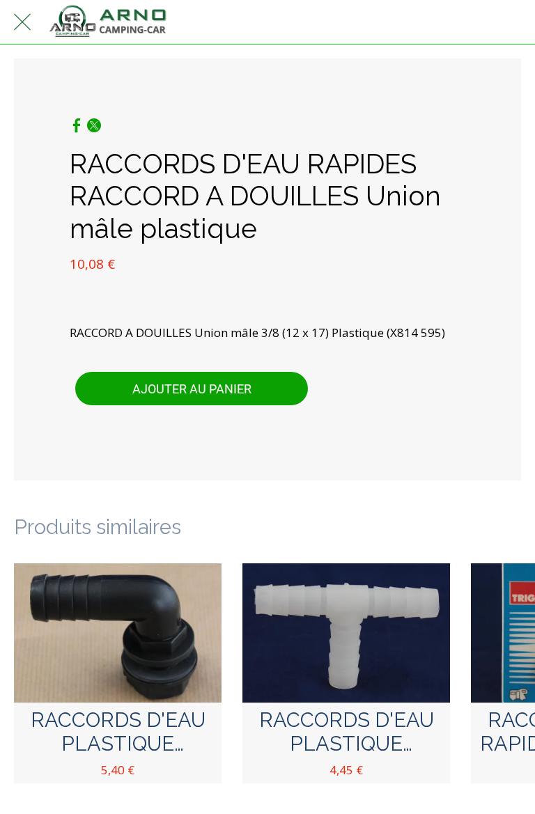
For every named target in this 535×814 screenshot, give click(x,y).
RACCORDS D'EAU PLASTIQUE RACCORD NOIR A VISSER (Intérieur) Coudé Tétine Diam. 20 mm (118, 732)
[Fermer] (22, 22)
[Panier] (512, 22)
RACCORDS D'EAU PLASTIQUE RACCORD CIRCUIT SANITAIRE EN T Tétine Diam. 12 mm (346, 732)
